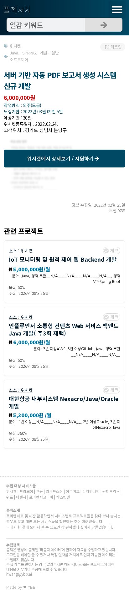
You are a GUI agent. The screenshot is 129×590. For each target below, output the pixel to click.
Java (25, 276)
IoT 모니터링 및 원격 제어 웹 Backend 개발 (63, 259)
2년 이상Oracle (95, 422)
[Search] (103, 25)
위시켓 (27, 251)
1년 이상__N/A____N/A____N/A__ (49, 422)
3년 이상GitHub (81, 349)
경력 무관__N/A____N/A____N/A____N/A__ (71, 276)
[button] (117, 9)
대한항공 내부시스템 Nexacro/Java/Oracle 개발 (63, 402)
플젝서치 (17, 9)
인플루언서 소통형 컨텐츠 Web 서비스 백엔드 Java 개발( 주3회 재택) (64, 329)
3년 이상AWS (54, 349)
